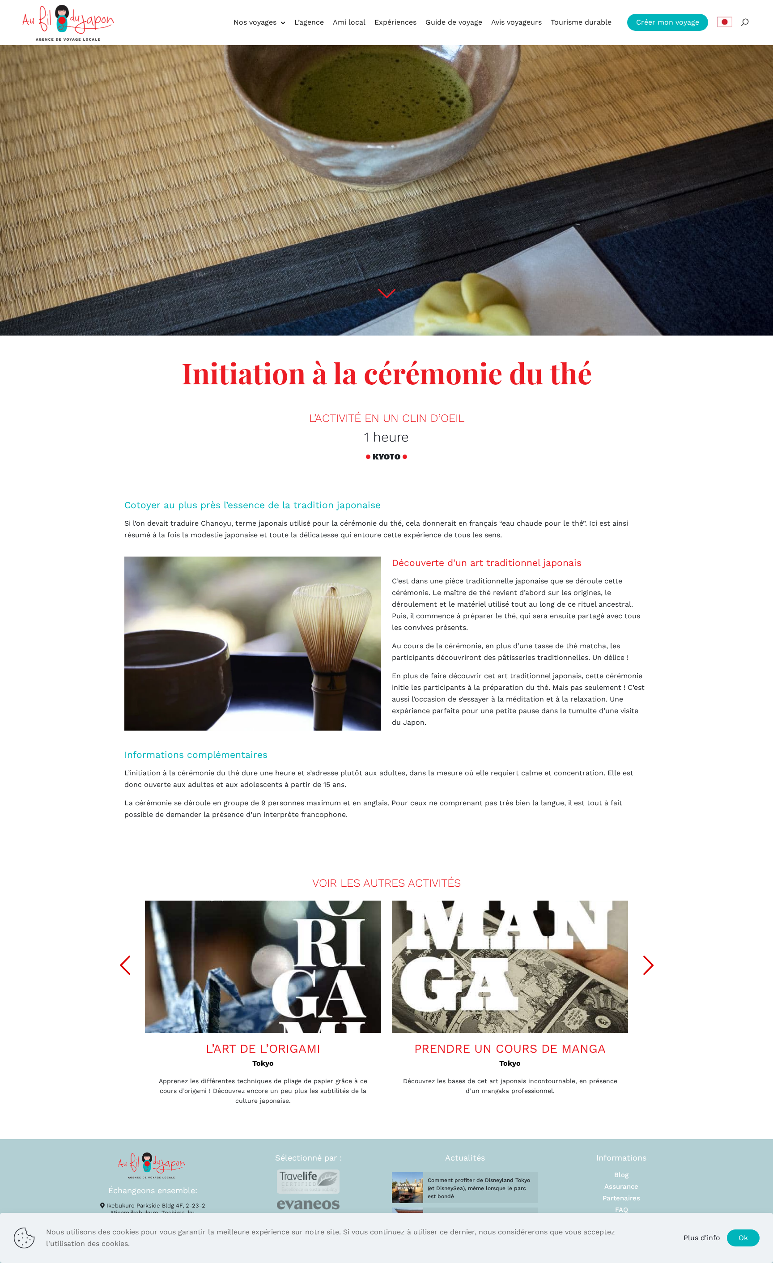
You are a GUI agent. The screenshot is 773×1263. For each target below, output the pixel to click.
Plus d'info (702, 1237)
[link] (308, 1181)
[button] (648, 965)
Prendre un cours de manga (289, 1049)
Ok (743, 1237)
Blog (621, 1175)
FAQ (621, 1210)
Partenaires (621, 1198)
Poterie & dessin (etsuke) (536, 1049)
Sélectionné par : (308, 1157)
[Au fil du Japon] (68, 22)
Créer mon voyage (667, 22)
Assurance (621, 1186)
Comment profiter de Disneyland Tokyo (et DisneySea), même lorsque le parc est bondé (479, 1188)
